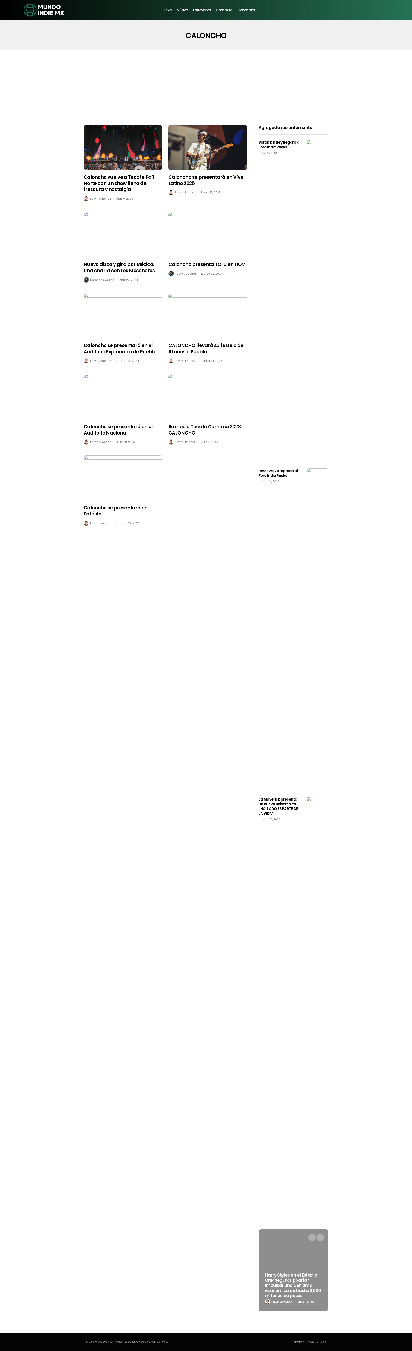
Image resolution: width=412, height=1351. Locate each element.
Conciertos (246, 10)
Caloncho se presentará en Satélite (116, 511)
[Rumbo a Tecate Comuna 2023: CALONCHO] (207, 396)
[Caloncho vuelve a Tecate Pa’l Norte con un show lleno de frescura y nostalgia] (123, 147)
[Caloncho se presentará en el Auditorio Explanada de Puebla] (123, 316)
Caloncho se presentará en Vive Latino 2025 (205, 180)
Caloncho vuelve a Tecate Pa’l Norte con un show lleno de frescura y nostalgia (119, 183)
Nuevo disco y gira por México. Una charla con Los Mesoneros (119, 267)
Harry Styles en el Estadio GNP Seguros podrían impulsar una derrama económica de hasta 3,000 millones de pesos (293, 1285)
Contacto (297, 1342)
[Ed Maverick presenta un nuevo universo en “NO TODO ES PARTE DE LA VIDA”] (317, 958)
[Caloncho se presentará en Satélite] (123, 478)
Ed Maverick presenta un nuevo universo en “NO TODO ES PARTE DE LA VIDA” (278, 806)
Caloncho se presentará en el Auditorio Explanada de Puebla (120, 348)
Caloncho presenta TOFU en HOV (206, 264)
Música (182, 10)
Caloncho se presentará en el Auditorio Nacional (118, 429)
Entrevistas (202, 10)
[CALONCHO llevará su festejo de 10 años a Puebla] (207, 316)
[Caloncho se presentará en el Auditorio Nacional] (123, 396)
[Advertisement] (206, 82)
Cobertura (224, 10)
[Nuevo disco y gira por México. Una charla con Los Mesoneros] (123, 234)
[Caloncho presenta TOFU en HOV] (207, 234)
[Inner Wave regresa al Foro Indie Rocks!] (317, 629)
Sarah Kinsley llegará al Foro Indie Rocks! (279, 145)
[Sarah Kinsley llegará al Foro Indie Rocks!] (317, 301)
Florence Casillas (102, 280)
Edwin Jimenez (100, 199)
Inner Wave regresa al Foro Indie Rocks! (278, 473)
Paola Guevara (185, 274)
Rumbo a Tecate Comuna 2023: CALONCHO (205, 429)
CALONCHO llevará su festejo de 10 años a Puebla (205, 348)
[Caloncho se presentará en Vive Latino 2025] (207, 147)
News (167, 10)
